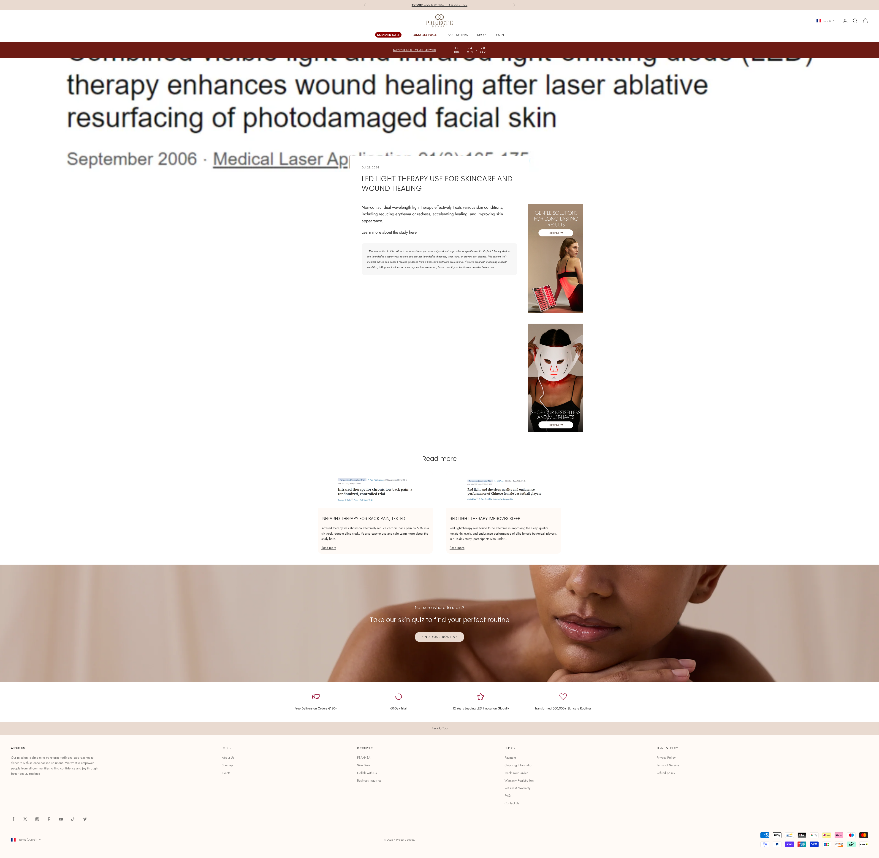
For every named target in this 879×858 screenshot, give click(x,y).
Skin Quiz (363, 765)
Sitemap (227, 765)
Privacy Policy (666, 757)
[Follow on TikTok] (73, 819)
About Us (228, 757)
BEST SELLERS (458, 34)
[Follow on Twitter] (25, 819)
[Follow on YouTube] (61, 819)
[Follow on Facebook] (13, 819)
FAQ (507, 795)
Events (226, 773)
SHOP (481, 34)
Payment (510, 757)
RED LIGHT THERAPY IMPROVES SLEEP (485, 518)
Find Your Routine (439, 637)
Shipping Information (519, 765)
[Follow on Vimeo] (84, 819)
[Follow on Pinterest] (49, 819)
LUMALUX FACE (424, 34)
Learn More (457, 5)
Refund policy (666, 773)
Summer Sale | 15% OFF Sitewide (414, 50)
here (412, 232)
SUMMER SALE (388, 34)
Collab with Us (367, 773)
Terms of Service (668, 765)
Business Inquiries (369, 780)
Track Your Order (516, 773)
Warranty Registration (519, 780)
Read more (328, 547)
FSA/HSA (363, 757)
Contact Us (512, 803)
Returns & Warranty (517, 788)
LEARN (499, 34)
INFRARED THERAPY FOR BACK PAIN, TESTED (363, 518)
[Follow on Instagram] (37, 819)
